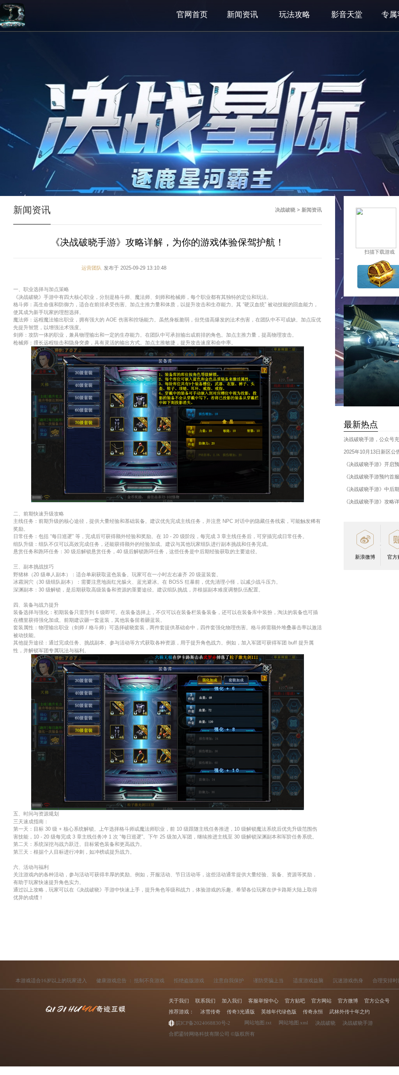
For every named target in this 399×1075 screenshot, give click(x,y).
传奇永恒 (313, 1012)
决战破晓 (285, 210)
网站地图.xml (293, 1023)
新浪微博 (365, 557)
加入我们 (232, 1001)
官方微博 (348, 1001)
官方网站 (321, 1001)
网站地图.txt (258, 1023)
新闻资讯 (242, 14)
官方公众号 (377, 1001)
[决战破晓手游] (12, 15)
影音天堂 (346, 14)
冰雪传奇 (210, 1012)
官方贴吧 (295, 1001)
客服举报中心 (263, 1001)
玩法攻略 (294, 14)
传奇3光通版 (241, 1012)
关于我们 (179, 1001)
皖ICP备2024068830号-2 (203, 1023)
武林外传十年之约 (349, 1012)
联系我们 (205, 1001)
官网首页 (192, 14)
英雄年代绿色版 (279, 1012)
